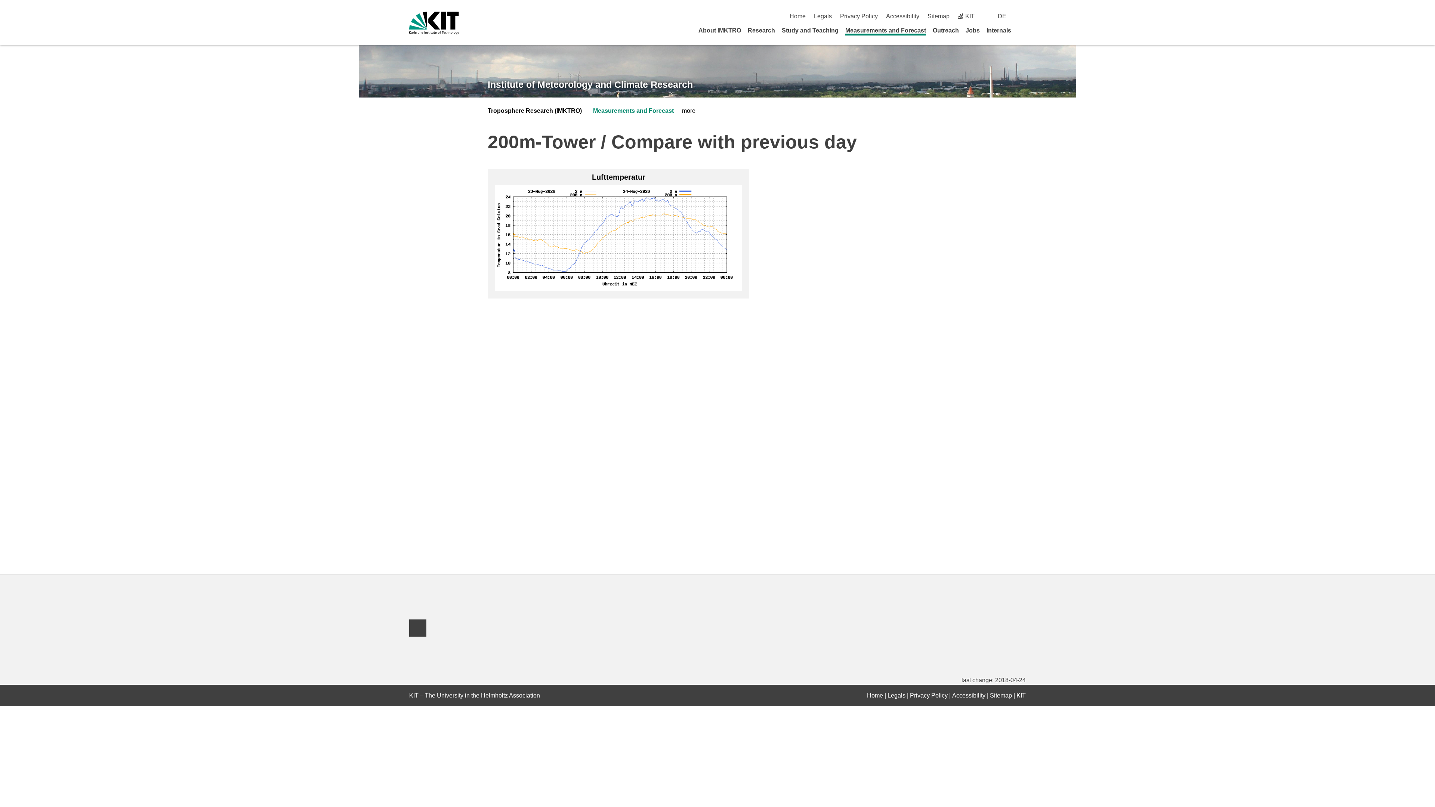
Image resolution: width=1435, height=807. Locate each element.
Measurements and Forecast (885, 30)
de (1002, 16)
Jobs (973, 30)
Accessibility (902, 16)
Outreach (946, 30)
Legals (823, 16)
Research (761, 30)
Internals (999, 30)
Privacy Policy (859, 16)
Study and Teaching (810, 30)
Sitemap (939, 16)
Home (798, 16)
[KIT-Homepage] (434, 23)
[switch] (1023, 16)
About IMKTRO (719, 30)
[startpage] (1023, 30)
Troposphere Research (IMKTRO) (535, 111)
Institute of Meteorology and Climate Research (590, 84)
